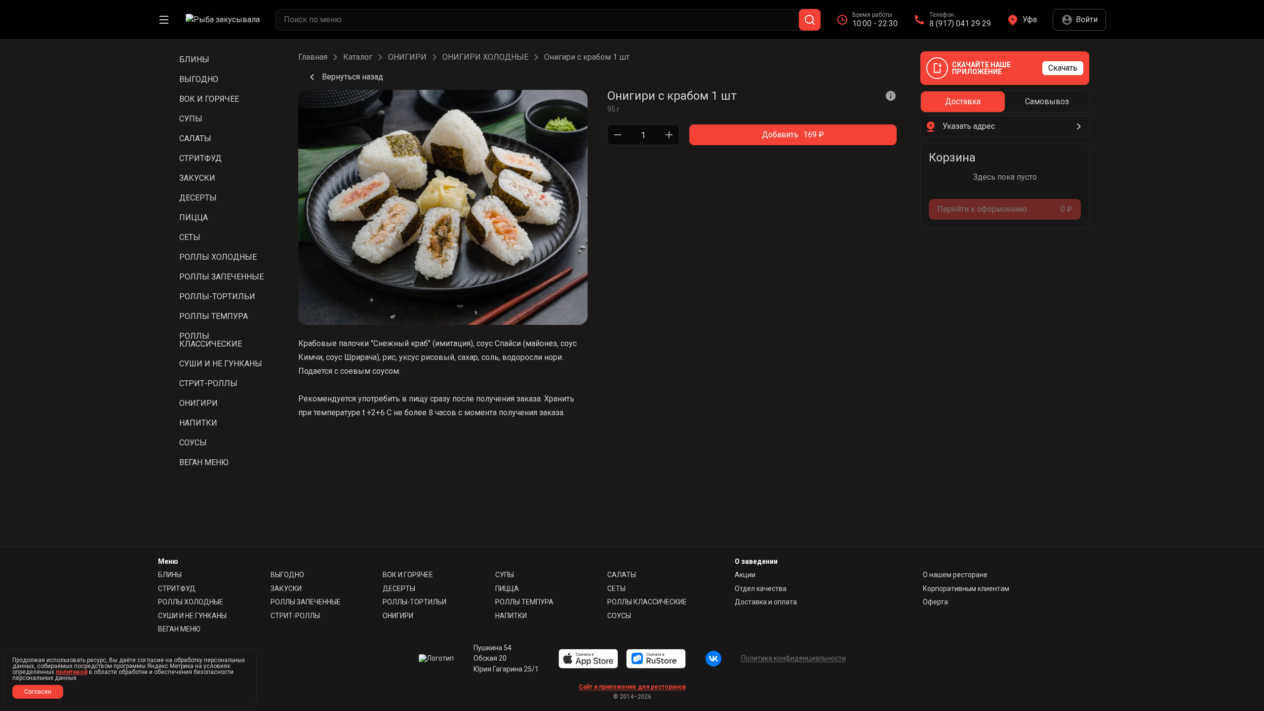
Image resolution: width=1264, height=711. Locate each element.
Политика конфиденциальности (793, 658)
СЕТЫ (616, 588)
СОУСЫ (619, 616)
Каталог (357, 57)
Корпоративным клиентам (966, 588)
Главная (312, 57)
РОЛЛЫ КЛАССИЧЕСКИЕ (647, 602)
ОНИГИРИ (407, 57)
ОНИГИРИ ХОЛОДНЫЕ (485, 57)
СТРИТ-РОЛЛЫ (295, 616)
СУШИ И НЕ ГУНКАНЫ (192, 616)
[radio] (963, 101)
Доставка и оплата (766, 602)
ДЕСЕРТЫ (399, 588)
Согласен (37, 691)
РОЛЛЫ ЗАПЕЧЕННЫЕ (306, 602)
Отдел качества (761, 588)
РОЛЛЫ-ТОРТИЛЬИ (414, 602)
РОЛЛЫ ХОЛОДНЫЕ (190, 602)
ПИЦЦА (507, 588)
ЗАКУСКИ (286, 588)
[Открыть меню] (164, 20)
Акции (745, 575)
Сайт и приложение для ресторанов (632, 686)
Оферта (935, 602)
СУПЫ (504, 575)
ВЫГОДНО (287, 575)
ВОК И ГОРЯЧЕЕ (408, 575)
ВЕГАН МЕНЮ (179, 629)
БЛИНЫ (170, 575)
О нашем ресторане (955, 575)
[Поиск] (810, 20)
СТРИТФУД (177, 588)
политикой (71, 672)
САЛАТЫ (621, 575)
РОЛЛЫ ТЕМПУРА (524, 602)
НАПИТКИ (511, 616)
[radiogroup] (1004, 102)
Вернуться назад (352, 76)
